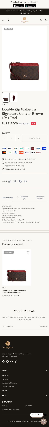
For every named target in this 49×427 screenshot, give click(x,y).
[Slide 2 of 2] (13, 97)
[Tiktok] (16, 361)
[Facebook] (3, 361)
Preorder (4, 390)
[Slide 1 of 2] (5, 97)
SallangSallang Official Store (20, 421)
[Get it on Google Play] (30, 6)
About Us (5, 375)
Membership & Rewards (9, 383)
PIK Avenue (28, 406)
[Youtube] (11, 361)
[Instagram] (7, 361)
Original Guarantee (8, 386)
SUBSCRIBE (43, 327)
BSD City (4, 406)
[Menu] (2, 20)
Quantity (6, 133)
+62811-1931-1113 (14, 409)
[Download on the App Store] (18, 6)
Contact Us (5, 379)
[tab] (7, 197)
